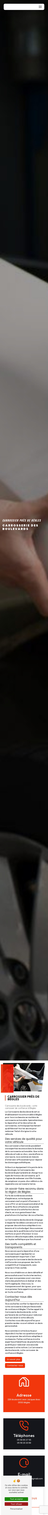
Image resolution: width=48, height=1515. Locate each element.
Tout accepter (16, 1499)
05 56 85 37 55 (24, 1439)
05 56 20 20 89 (24, 1442)
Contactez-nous (15, 1365)
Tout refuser (16, 1504)
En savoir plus (13, 1359)
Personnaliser (16, 1509)
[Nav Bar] (40, 6)
